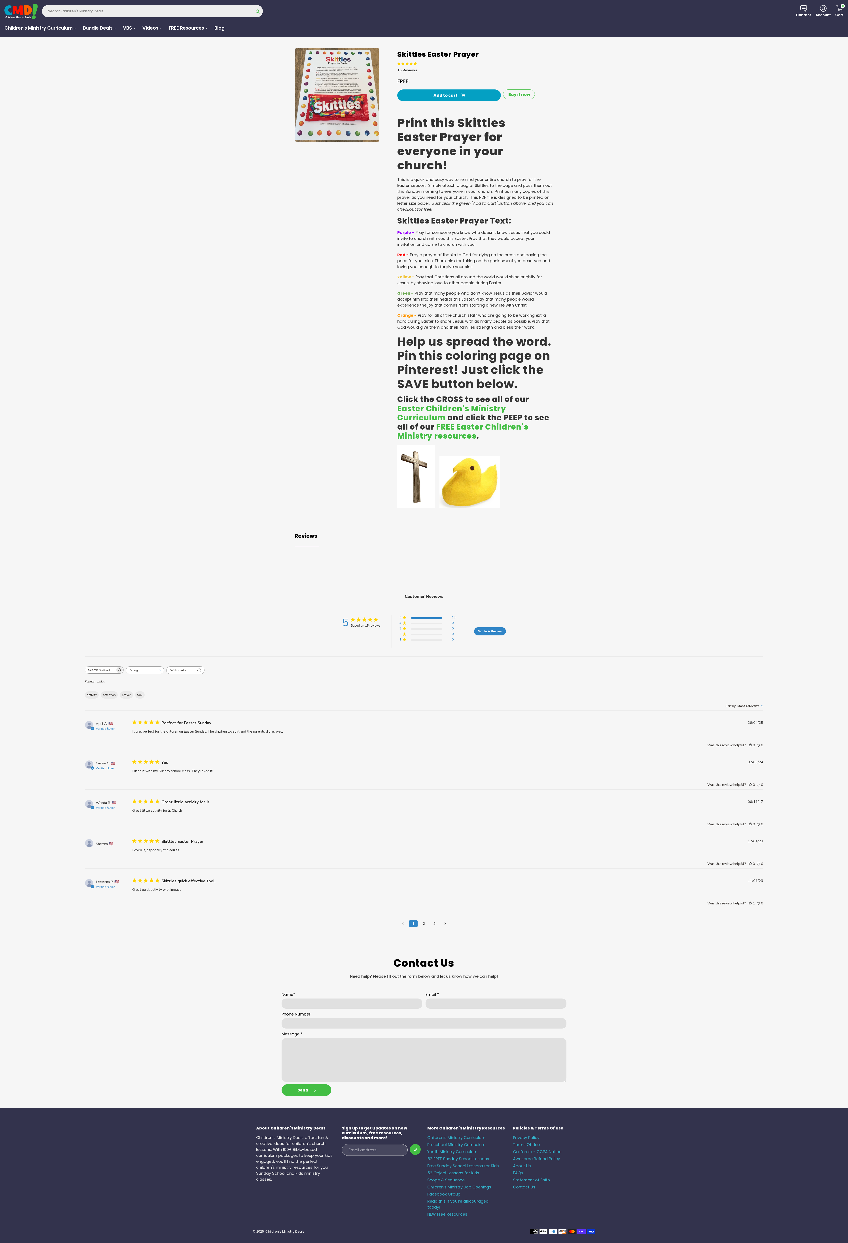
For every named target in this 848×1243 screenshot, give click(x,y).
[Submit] (415, 1149)
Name (288, 994)
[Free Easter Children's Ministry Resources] (469, 507)
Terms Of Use (526, 1144)
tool (140, 695)
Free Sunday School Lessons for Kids (463, 1166)
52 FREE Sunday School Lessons (458, 1159)
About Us (522, 1166)
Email (432, 994)
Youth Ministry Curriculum (452, 1151)
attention (109, 695)
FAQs (518, 1173)
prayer (126, 695)
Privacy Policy (526, 1137)
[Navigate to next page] (445, 923)
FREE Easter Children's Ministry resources (462, 431)
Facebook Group (443, 1194)
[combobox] (145, 670)
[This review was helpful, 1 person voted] (750, 903)
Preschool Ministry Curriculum (456, 1144)
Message (292, 1034)
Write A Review (490, 631)
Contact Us (524, 1187)
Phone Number (296, 1014)
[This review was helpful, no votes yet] (750, 745)
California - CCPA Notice (537, 1151)
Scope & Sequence (446, 1180)
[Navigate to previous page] (403, 923)
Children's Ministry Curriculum (456, 1137)
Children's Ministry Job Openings (459, 1187)
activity (92, 695)
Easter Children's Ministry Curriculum (451, 413)
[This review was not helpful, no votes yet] (758, 745)
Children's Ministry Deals (284, 1231)
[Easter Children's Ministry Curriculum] (416, 507)
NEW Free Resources (447, 1214)
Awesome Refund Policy (536, 1159)
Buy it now (519, 94)
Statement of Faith (531, 1180)
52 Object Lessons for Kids (453, 1173)
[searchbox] (100, 670)
